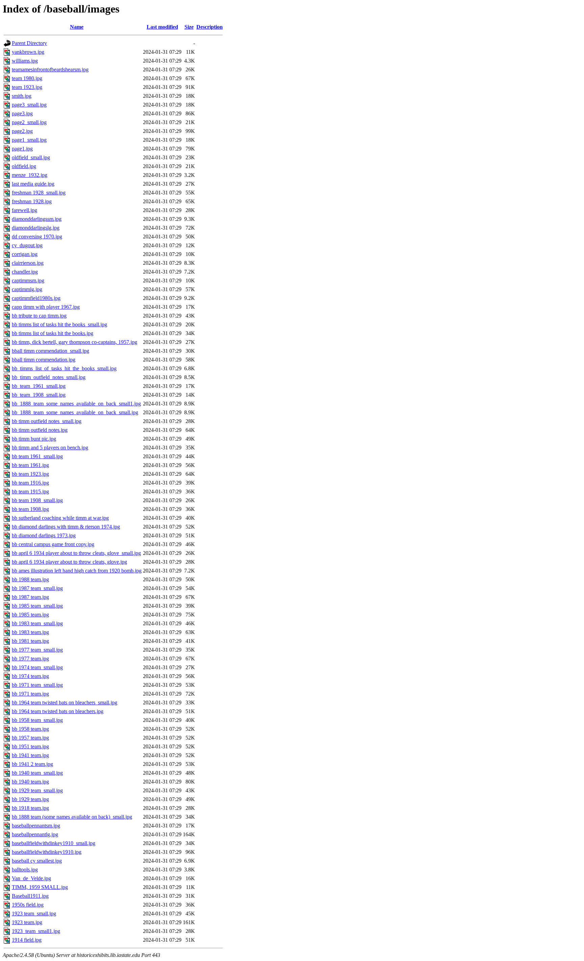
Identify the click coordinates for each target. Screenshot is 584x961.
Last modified (162, 27)
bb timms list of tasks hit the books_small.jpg (59, 324)
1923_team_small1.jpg (36, 931)
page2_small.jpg (29, 122)
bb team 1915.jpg (30, 491)
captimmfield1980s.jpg (36, 298)
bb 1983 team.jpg (30, 632)
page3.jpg (22, 113)
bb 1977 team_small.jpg (37, 650)
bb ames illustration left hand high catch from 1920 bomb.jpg (77, 570)
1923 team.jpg (27, 922)
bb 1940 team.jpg (30, 781)
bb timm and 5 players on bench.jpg (50, 447)
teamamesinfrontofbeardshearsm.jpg (50, 69)
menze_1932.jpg (29, 175)
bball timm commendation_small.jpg (50, 351)
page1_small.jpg (29, 140)
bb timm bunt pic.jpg (34, 439)
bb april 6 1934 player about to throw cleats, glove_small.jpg (76, 553)
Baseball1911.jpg (30, 896)
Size (189, 27)
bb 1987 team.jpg (30, 597)
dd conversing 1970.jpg (37, 236)
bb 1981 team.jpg (30, 641)
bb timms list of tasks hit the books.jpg (52, 333)
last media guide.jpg (33, 184)
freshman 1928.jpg (32, 201)
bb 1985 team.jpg (30, 614)
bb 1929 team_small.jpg (37, 790)
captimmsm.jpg (28, 280)
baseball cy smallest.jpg (37, 861)
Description (209, 27)
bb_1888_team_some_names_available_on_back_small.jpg (75, 412)
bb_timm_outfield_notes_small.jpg (49, 377)
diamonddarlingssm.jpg (37, 219)
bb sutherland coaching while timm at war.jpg (60, 518)
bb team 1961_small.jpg (37, 456)
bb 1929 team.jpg (30, 799)
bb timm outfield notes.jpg (40, 430)
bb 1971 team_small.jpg (37, 685)
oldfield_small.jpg (31, 157)
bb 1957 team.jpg (30, 738)
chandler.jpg (25, 272)
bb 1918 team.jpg (30, 808)
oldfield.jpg (24, 166)
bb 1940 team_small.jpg (37, 773)
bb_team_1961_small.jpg (39, 386)
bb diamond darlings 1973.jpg (44, 535)
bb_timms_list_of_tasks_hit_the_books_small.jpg (64, 368)
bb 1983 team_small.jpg (37, 623)
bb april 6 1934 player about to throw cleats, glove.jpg (69, 562)
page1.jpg (22, 148)
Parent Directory (29, 43)
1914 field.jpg (27, 940)
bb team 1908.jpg (30, 509)
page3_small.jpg (29, 105)
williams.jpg (25, 61)
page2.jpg (22, 131)
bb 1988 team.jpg (30, 579)
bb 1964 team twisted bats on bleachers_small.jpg (64, 702)
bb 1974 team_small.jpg (37, 667)
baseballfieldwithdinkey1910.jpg (46, 852)
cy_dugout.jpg (27, 245)
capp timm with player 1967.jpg (46, 307)
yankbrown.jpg (28, 52)
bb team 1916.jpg (30, 483)
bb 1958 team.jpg (30, 729)
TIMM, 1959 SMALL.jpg (40, 887)
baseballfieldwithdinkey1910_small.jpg (53, 843)
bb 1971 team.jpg (30, 694)
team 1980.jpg (27, 78)
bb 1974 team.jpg (30, 676)
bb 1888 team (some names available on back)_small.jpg (72, 817)
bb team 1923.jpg (30, 474)
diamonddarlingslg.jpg (35, 228)
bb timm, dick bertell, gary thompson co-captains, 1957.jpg (74, 342)
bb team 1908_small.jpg (37, 500)
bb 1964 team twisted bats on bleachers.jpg (57, 711)
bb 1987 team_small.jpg (37, 588)
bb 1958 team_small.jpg (37, 720)
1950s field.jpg (28, 905)
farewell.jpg (24, 210)
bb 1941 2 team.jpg (32, 764)
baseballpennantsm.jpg (36, 825)
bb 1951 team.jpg (30, 746)
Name (76, 27)
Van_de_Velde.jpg (31, 878)
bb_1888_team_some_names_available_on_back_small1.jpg (76, 403)
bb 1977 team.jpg (30, 658)
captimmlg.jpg (27, 289)
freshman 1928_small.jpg (39, 192)
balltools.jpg (25, 869)
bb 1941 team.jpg (30, 755)
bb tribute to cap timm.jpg (39, 316)
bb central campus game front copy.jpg (53, 544)
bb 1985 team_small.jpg (37, 606)
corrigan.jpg (25, 254)
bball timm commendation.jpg (43, 359)
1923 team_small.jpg (34, 913)
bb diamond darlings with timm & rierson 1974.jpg (66, 527)
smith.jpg (21, 96)
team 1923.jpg (27, 87)
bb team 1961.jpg (30, 465)
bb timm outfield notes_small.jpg (46, 421)
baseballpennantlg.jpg (35, 834)
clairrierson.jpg (28, 263)
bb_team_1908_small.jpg (39, 395)
